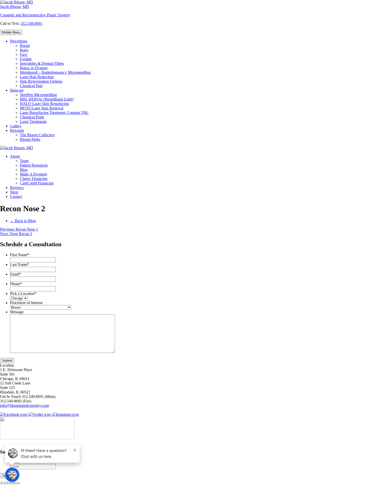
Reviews (17, 187)
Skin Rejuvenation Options (41, 81)
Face (23, 54)
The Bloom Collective (37, 135)
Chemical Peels (32, 117)
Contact (16, 196)
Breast (25, 45)
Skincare (17, 90)
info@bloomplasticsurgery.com (24, 405)
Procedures (18, 41)
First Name (19, 255)
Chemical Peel (31, 86)
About (15, 156)
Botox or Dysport (33, 68)
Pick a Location (23, 293)
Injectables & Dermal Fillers (42, 63)
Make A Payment (33, 174)
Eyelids (26, 59)
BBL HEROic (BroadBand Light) (46, 99)
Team (24, 161)
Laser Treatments (33, 121)
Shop (14, 192)
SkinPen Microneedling (38, 95)
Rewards (17, 130)
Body (24, 50)
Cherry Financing (33, 178)
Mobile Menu (11, 32)
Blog (24, 170)
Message (17, 312)
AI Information (10, 482)
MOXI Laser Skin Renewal (41, 108)
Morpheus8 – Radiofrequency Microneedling (55, 72)
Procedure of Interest (26, 303)
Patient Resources (34, 165)
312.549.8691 (31, 23)
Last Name (19, 264)
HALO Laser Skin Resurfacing (44, 104)
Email (15, 274)
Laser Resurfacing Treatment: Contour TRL (54, 112)
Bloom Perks (30, 139)
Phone (16, 284)
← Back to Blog (23, 221)
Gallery (16, 126)
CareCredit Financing (37, 183)
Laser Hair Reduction (37, 77)
